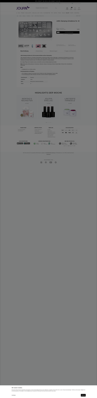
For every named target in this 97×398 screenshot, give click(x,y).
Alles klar (83, 395)
